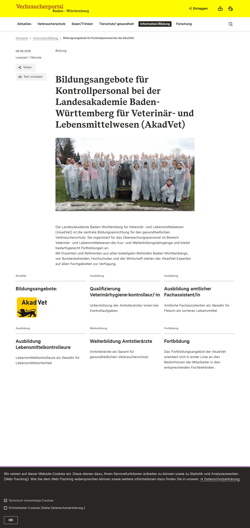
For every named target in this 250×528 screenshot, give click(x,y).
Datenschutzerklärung (222, 479)
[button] (26, 67)
